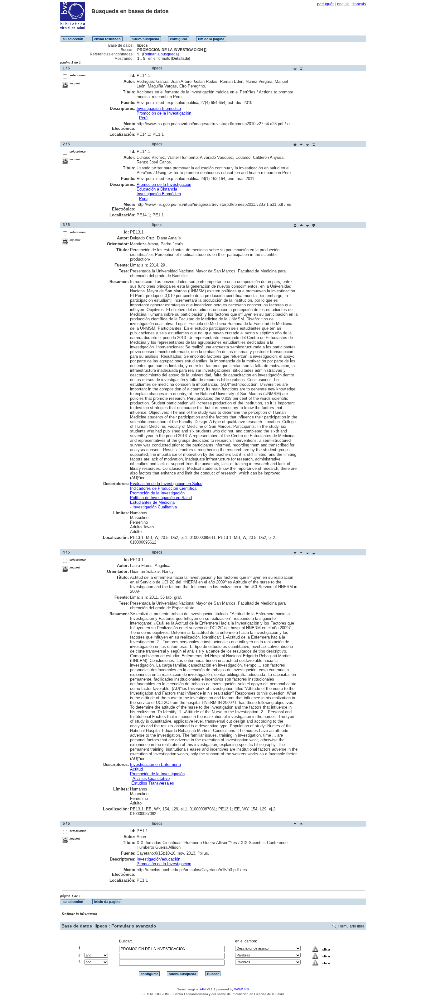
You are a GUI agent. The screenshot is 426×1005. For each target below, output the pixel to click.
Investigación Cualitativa (155, 507)
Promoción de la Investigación (164, 113)
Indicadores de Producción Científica (163, 488)
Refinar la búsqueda (160, 54)
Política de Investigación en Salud (161, 497)
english (343, 4)
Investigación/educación (158, 859)
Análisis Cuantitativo (151, 778)
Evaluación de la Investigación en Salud (166, 483)
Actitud (136, 769)
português (325, 4)
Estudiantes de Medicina (152, 502)
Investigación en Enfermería (155, 764)
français (359, 4)
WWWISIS (241, 989)
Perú (143, 118)
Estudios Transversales (152, 783)
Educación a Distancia (157, 189)
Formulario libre (351, 926)
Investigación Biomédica (159, 108)
